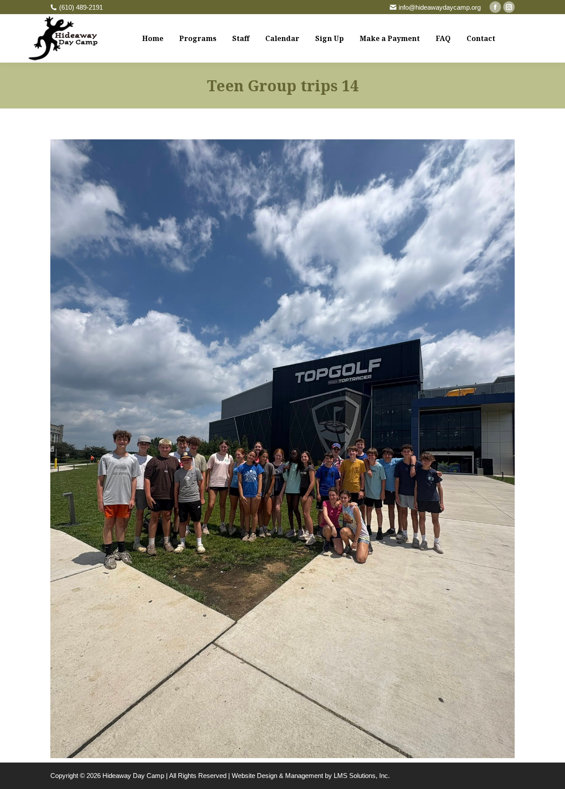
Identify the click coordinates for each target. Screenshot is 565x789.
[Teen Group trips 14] (282, 448)
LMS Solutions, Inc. (362, 775)
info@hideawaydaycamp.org (440, 7)
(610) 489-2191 (81, 7)
